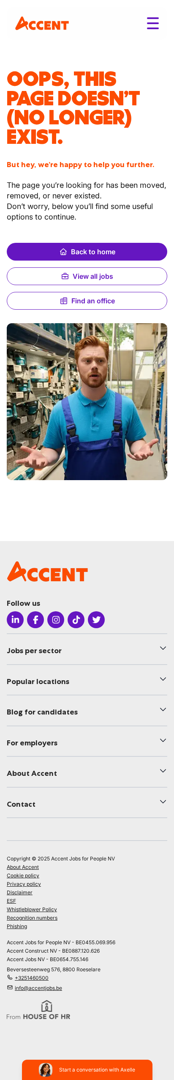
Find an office (93, 301)
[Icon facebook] (35, 619)
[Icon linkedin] (15, 619)
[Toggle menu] (153, 23)
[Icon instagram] (55, 619)
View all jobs (93, 276)
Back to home (93, 251)
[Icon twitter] (96, 619)
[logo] (42, 23)
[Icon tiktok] (76, 619)
